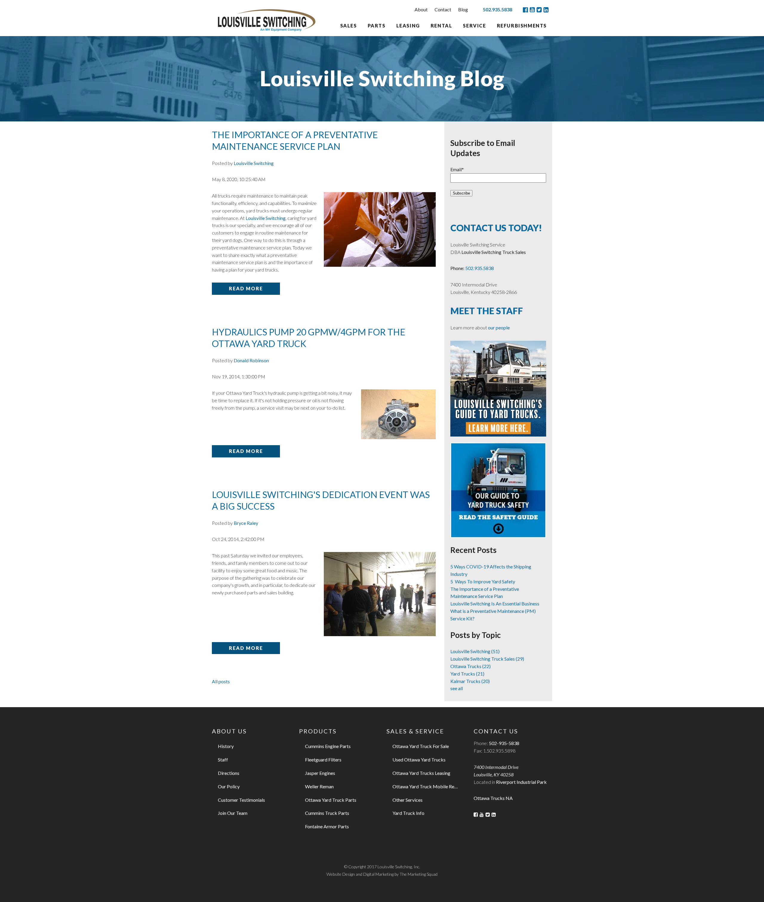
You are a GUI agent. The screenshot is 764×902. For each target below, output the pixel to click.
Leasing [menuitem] (408, 25)
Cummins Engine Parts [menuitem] (328, 746)
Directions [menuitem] (228, 773)
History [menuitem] (226, 746)
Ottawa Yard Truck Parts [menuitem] (330, 800)
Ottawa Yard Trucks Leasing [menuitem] (421, 773)
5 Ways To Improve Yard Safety (482, 581)
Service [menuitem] (474, 25)
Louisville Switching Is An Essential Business (494, 603)
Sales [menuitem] (348, 25)
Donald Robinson (251, 360)
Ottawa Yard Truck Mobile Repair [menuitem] (427, 786)
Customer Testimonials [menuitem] (241, 800)
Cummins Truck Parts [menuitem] (327, 813)
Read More (246, 288)
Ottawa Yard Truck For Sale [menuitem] (420, 746)
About (421, 9)
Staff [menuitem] (223, 759)
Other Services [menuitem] (407, 800)
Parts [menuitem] (377, 25)
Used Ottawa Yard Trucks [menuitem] (419, 759)
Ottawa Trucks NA (493, 798)
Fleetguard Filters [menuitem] (323, 759)
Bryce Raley (246, 523)
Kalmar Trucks (470, 681)
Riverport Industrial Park (521, 782)
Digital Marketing (378, 874)
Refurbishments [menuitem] (522, 25)
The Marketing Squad (419, 874)
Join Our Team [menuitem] (232, 813)
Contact (443, 9)
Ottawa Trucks (470, 666)
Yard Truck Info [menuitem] (408, 813)
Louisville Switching (254, 163)
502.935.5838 (497, 9)
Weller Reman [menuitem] (319, 786)
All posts (221, 681)
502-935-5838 (504, 743)
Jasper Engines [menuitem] (320, 773)
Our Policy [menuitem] (229, 786)
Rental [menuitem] (441, 25)
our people (499, 327)
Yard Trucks (467, 673)
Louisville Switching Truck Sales (487, 659)
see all (456, 688)
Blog (463, 9)
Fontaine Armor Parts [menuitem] (327, 826)
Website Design (340, 874)
